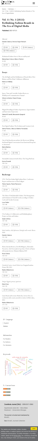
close (33, 428)
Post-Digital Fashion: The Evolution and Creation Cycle (18, 126)
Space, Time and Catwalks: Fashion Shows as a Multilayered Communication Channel (15, 94)
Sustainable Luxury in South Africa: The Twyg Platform (18, 159)
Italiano (5, 326)
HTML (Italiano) (10, 51)
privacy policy (17, 435)
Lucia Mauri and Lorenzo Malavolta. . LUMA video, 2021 (18, 298)
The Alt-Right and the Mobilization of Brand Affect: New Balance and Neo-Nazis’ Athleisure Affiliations (18, 78)
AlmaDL (6, 417)
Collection (16, 421)
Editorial (4, 39)
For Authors (6, 342)
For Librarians (7, 345)
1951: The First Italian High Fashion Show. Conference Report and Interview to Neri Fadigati (18, 180)
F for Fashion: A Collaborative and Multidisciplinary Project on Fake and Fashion (17, 215)
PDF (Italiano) (28, 47)
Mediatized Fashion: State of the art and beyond (16, 56)
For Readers (7, 339)
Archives (11, 9)
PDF (6, 47)
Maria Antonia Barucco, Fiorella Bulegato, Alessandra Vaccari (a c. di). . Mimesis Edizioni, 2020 (18, 249)
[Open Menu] (34, 3)
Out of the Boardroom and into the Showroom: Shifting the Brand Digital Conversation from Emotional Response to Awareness (19, 142)
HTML (16, 47)
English (6, 323)
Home (4, 9)
